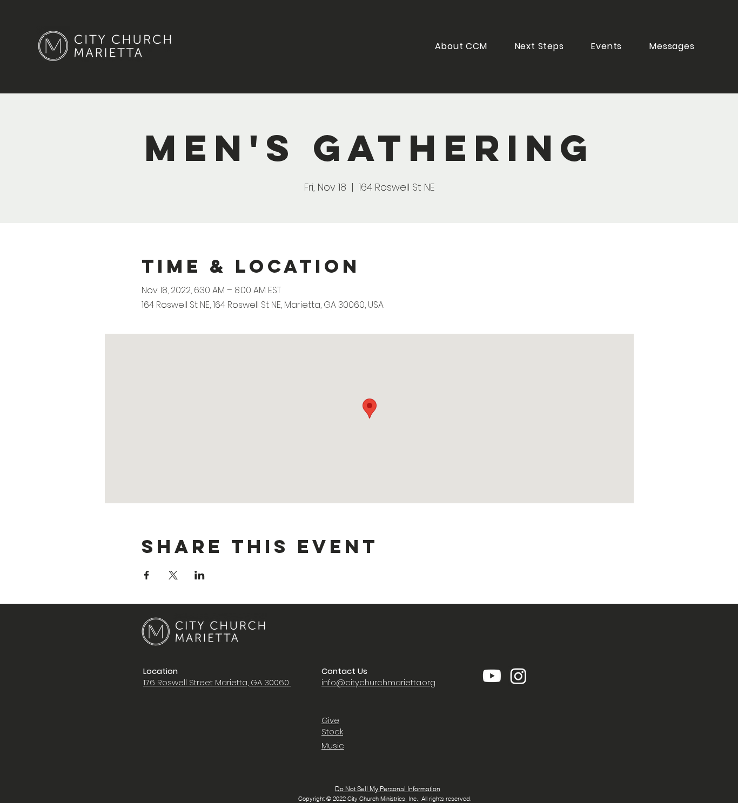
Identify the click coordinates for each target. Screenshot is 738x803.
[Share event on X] (173, 575)
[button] (539, 46)
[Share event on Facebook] (147, 575)
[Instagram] (518, 675)
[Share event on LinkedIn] (199, 575)
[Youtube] (491, 675)
